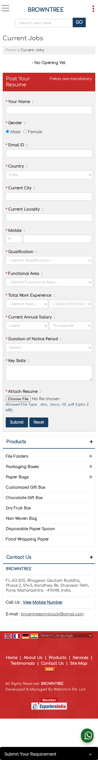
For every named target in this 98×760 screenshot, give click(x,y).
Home (10, 50)
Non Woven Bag (21, 518)
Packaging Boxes (22, 467)
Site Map (78, 663)
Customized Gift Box (25, 487)
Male (14, 132)
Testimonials (23, 663)
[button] (43, 602)
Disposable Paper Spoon (30, 529)
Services (80, 658)
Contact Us (52, 663)
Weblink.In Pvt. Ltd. (70, 689)
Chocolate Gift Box (24, 498)
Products (16, 441)
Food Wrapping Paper (27, 539)
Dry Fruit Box (18, 508)
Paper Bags (17, 477)
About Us (33, 658)
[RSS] (50, 669)
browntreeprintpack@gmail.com (52, 614)
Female (34, 132)
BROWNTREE (46, 10)
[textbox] (45, 23)
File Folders (17, 456)
